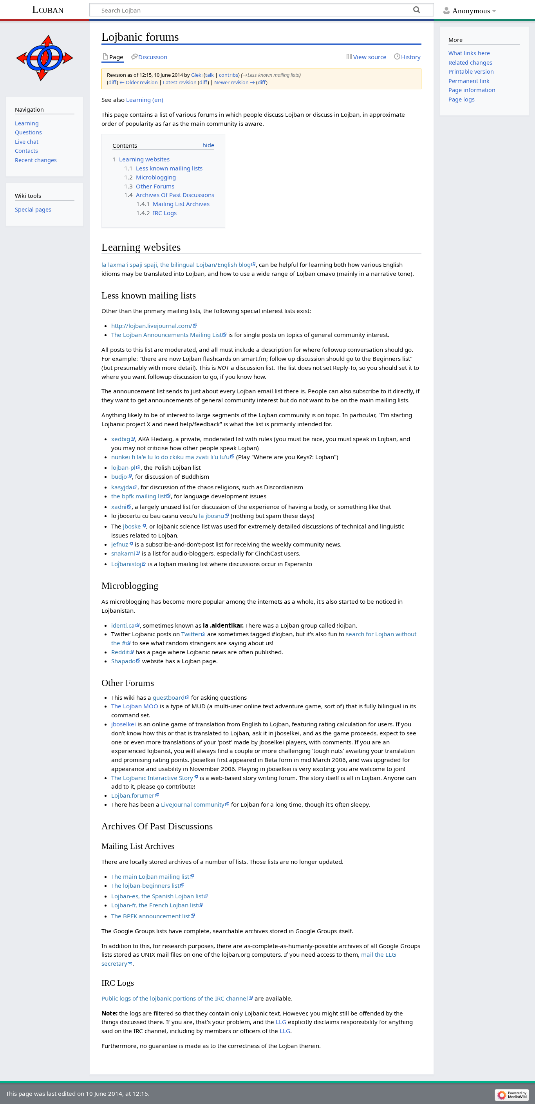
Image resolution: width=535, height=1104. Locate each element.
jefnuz (119, 544)
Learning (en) (144, 99)
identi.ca (123, 625)
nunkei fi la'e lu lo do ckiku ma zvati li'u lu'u (170, 457)
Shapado (123, 661)
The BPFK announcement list (150, 916)
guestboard (168, 697)
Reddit (120, 652)
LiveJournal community (192, 804)
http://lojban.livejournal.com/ (151, 325)
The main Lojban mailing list (150, 876)
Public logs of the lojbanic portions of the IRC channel (174, 998)
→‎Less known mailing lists (270, 74)
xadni (119, 506)
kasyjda (121, 487)
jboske (132, 526)
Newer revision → (234, 82)
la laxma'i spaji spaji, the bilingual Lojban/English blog (176, 264)
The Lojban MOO (134, 706)
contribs (228, 74)
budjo (119, 476)
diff (112, 82)
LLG (281, 1022)
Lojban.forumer (132, 795)
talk (209, 74)
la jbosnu (211, 515)
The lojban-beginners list (145, 885)
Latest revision (180, 82)
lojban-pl (123, 467)
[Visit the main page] (44, 57)
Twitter (191, 634)
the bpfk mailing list (138, 496)
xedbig (120, 439)
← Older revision (138, 82)
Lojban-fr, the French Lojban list (154, 905)
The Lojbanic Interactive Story (152, 778)
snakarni (123, 553)
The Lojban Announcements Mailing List (166, 334)
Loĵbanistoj (126, 564)
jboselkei (123, 724)
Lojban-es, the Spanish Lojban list (157, 896)
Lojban (47, 9)
